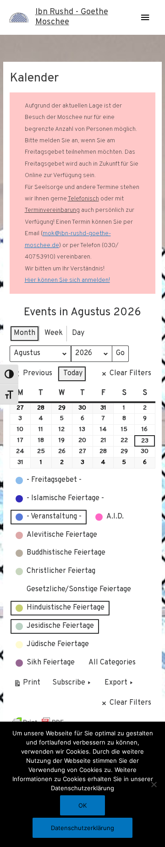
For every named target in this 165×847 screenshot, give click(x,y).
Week (53, 333)
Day (78, 333)
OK (82, 805)
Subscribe (68, 682)
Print (26, 684)
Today (72, 373)
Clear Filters (130, 373)
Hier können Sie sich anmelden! (67, 280)
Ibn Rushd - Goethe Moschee (71, 17)
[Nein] (153, 784)
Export (115, 682)
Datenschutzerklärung (82, 827)
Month (24, 333)
